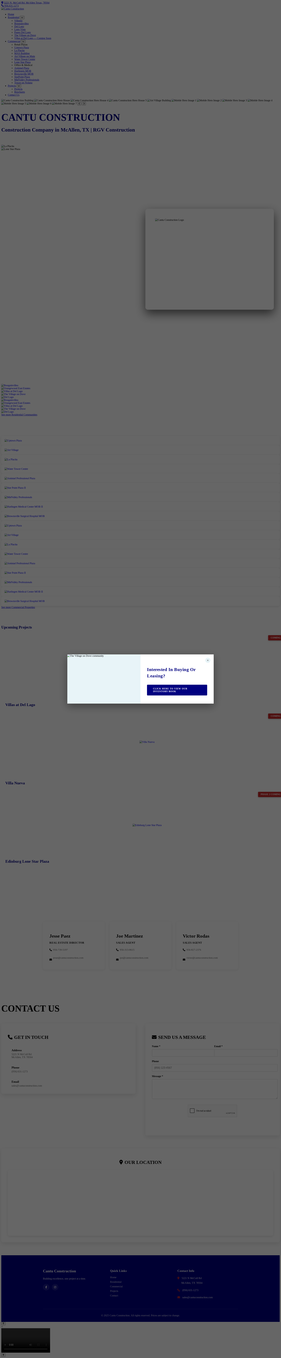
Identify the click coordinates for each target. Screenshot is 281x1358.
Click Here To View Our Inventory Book (170, 690)
